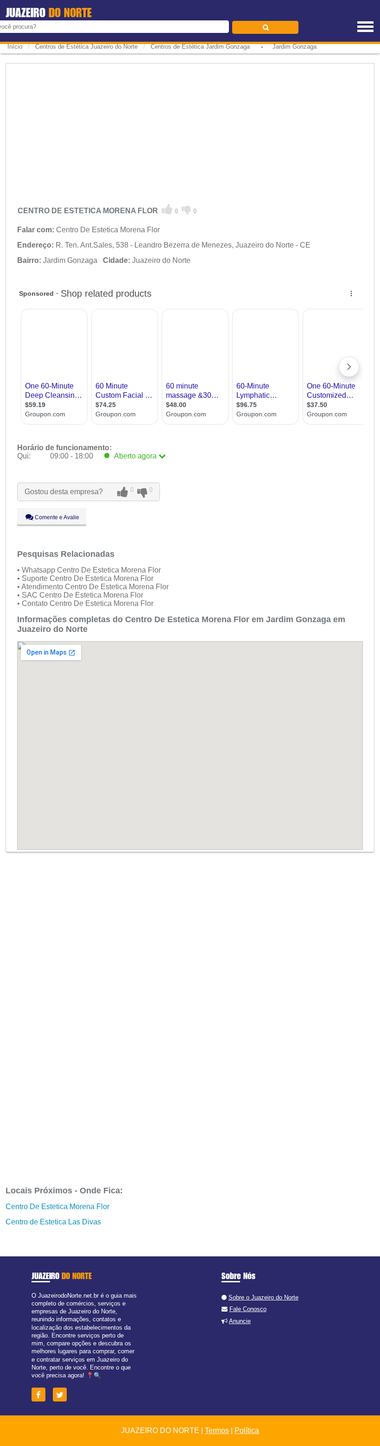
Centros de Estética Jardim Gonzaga (200, 46)
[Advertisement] (190, 132)
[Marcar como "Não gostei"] (186, 209)
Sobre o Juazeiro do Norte (263, 1297)
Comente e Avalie (56, 517)
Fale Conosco (247, 1309)
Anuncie (240, 1321)
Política (246, 1430)
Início (14, 46)
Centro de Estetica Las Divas (53, 1222)
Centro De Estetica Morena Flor (57, 1206)
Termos (217, 1430)
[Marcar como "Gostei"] (167, 210)
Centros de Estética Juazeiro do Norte (86, 46)
